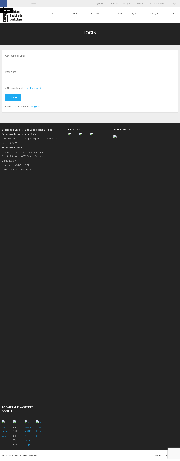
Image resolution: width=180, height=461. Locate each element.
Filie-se (114, 3)
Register (36, 106)
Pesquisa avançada (158, 3)
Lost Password (33, 87)
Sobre (158, 455)
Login (174, 3)
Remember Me (16, 87)
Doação (126, 3)
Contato (139, 3)
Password (10, 71)
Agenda (99, 3)
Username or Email (15, 55)
